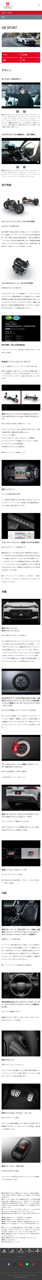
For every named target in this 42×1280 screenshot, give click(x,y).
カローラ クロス (7, 13)
